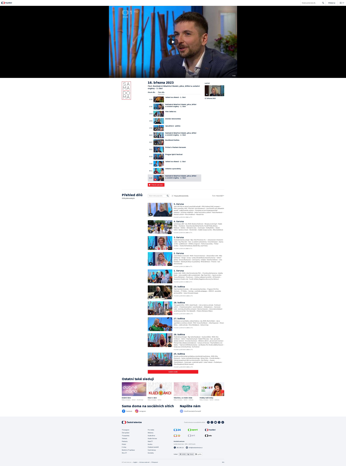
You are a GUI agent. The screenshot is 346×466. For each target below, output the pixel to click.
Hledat (323, 2)
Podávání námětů (153, 447)
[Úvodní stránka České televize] (132, 422)
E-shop (124, 447)
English (135, 462)
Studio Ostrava (152, 438)
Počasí (124, 444)
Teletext (124, 438)
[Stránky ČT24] (177, 430)
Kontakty (151, 453)
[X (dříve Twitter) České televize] (219, 422)
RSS (223, 462)
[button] (173, 42)
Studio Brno (151, 435)
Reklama (150, 433)
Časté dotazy (152, 450)
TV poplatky (125, 435)
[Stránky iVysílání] (210, 430)
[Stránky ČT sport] (193, 430)
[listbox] (190, 454)
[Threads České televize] (222, 422)
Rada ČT (150, 441)
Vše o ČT (124, 453)
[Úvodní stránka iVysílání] (8, 3)
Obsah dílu (151, 92)
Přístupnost (154, 462)
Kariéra (150, 444)
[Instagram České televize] (208, 422)
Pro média (151, 430)
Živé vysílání (125, 433)
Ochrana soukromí (144, 462)
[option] (183, 454)
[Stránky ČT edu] (208, 436)
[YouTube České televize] (215, 422)
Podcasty (124, 441)
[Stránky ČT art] (191, 436)
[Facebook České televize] (211, 422)
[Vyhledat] (167, 195)
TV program (125, 430)
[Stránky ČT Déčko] (177, 436)
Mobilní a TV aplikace (128, 450)
